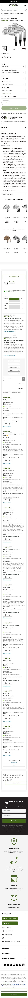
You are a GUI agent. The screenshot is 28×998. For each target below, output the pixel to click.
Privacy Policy (6, 983)
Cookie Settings (14, 990)
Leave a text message (10, 918)
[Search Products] (25, 10)
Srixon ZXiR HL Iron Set (7, 218)
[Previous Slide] (1, 1)
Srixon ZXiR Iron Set (16, 218)
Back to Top (14, 762)
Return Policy (8, 938)
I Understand (14, 994)
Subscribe (14, 821)
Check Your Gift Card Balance (12, 941)
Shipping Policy (8, 934)
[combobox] (14, 10)
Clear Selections (6, 93)
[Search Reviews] (23, 379)
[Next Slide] (27, 1)
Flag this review (6, 426)
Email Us (7, 923)
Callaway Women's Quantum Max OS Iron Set (16, 249)
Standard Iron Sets (19, 13)
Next (14, 765)
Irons (12, 13)
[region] (14, 984)
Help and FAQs (7, 927)
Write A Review (14, 276)
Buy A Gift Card (14, 1)
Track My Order (8, 931)
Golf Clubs (7, 13)
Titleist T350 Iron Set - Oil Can (6, 249)
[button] (13, 66)
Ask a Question (16, 783)
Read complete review (9, 331)
